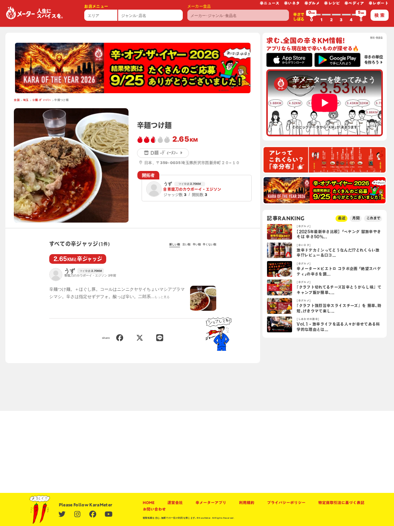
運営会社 (175, 502)
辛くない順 (209, 244)
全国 (17, 100)
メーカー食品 (199, 6)
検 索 (379, 15)
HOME (149, 502)
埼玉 (26, 100)
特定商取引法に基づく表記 (341, 502)
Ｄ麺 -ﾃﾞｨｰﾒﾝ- (41, 100)
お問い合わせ (154, 509)
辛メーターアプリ (210, 502)
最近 (342, 218)
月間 (356, 218)
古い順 (186, 244)
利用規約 (246, 502)
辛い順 (197, 244)
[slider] (311, 14)
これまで (373, 218)
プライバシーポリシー (286, 502)
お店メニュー (96, 6)
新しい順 (174, 244)
